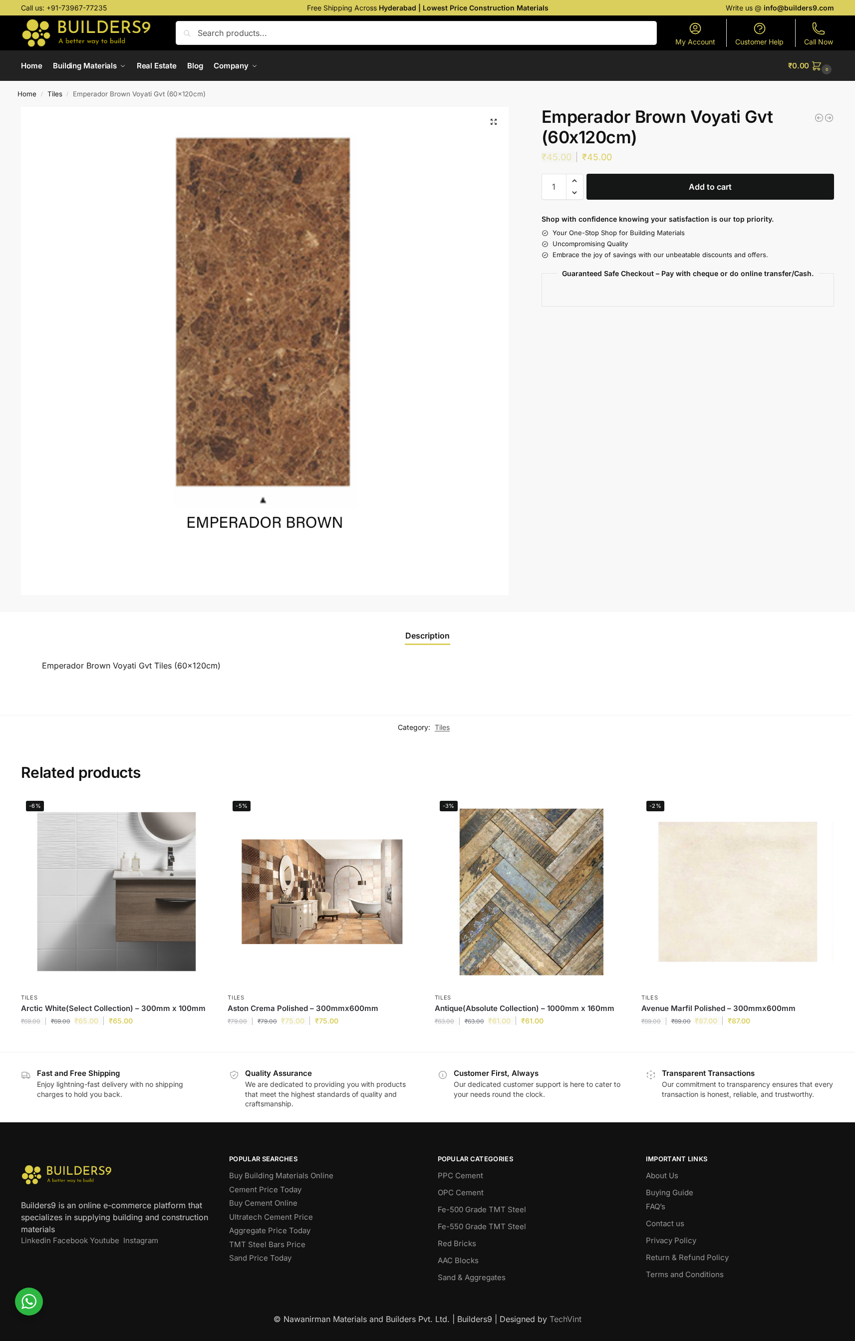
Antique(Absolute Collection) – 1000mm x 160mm (524, 1008)
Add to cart (710, 187)
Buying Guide (669, 1192)
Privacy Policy (671, 1240)
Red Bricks (457, 1243)
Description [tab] (427, 636)
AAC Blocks (458, 1260)
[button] (811, 66)
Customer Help (759, 41)
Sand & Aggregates (472, 1277)
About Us (662, 1175)
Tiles (54, 94)
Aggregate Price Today (269, 1230)
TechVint (565, 1319)
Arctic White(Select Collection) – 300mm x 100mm (113, 1008)
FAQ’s (655, 1206)
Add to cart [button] (117, 1041)
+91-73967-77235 (76, 7)
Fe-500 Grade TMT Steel (482, 1209)
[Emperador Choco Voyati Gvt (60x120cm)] (829, 118)
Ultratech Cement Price (271, 1217)
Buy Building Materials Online (281, 1175)
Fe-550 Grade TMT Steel (482, 1226)
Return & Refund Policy (687, 1257)
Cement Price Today (265, 1189)
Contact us (665, 1223)
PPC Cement (460, 1175)
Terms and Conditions (685, 1274)
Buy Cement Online (263, 1203)
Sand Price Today (260, 1258)
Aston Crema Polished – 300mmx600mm (303, 1008)
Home (26, 94)
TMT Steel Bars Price (267, 1244)
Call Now (818, 41)
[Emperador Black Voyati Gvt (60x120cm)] (819, 118)
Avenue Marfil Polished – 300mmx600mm (718, 1008)
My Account (695, 41)
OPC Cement (461, 1192)
